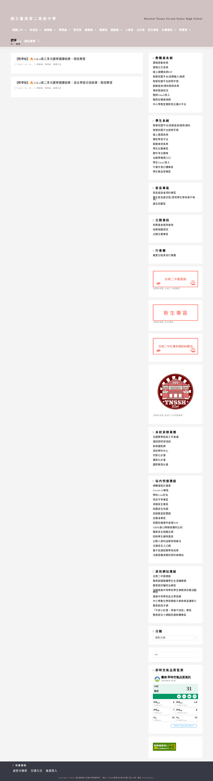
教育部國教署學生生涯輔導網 (169, 581)
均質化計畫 (159, 455)
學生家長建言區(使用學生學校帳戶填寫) (174, 198)
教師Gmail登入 (161, 95)
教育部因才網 (160, 605)
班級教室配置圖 (162, 513)
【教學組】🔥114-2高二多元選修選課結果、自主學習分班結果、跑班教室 (64, 82)
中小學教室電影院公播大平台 (169, 104)
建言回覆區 (159, 203)
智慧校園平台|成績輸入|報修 (169, 76)
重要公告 (57, 64)
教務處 (40, 64)
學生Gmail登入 (161, 162)
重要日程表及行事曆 (164, 255)
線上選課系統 (160, 134)
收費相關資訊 (160, 229)
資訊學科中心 (160, 451)
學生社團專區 (160, 148)
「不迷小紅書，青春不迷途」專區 (172, 610)
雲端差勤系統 (160, 62)
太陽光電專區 (160, 234)
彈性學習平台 (160, 139)
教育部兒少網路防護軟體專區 (169, 615)
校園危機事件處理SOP (165, 522)
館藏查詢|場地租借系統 (166, 86)
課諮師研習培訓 (162, 441)
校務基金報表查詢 (163, 225)
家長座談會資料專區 (164, 192)
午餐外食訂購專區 (163, 167)
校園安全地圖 (160, 509)
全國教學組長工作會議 (166, 437)
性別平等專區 (160, 499)
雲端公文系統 (160, 67)
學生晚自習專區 (162, 171)
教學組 (48, 64)
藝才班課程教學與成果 (166, 550)
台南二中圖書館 (162, 576)
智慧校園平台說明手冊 (166, 81)
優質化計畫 (159, 460)
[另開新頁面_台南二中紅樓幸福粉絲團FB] (175, 353)
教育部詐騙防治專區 (164, 585)
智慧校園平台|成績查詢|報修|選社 (172, 125)
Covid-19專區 (161, 490)
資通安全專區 (160, 504)
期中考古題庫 (160, 153)
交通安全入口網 (162, 546)
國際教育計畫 (160, 464)
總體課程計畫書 (162, 485)
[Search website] (38, 41)
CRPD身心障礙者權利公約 (168, 527)
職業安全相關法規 (163, 532)
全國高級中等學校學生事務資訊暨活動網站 (175, 591)
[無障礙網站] (164, 746)
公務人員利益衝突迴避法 (167, 541)
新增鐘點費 (159, 446)
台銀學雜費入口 (162, 158)
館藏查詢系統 (160, 144)
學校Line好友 (160, 495)
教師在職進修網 (162, 99)
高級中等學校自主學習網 (167, 596)
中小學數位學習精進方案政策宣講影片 (175, 601)
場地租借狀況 (160, 90)
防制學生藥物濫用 (163, 536)
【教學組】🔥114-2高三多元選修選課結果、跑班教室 (50, 59)
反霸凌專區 (159, 518)
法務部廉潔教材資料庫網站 (168, 555)
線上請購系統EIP (162, 72)
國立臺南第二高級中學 (34, 19)
